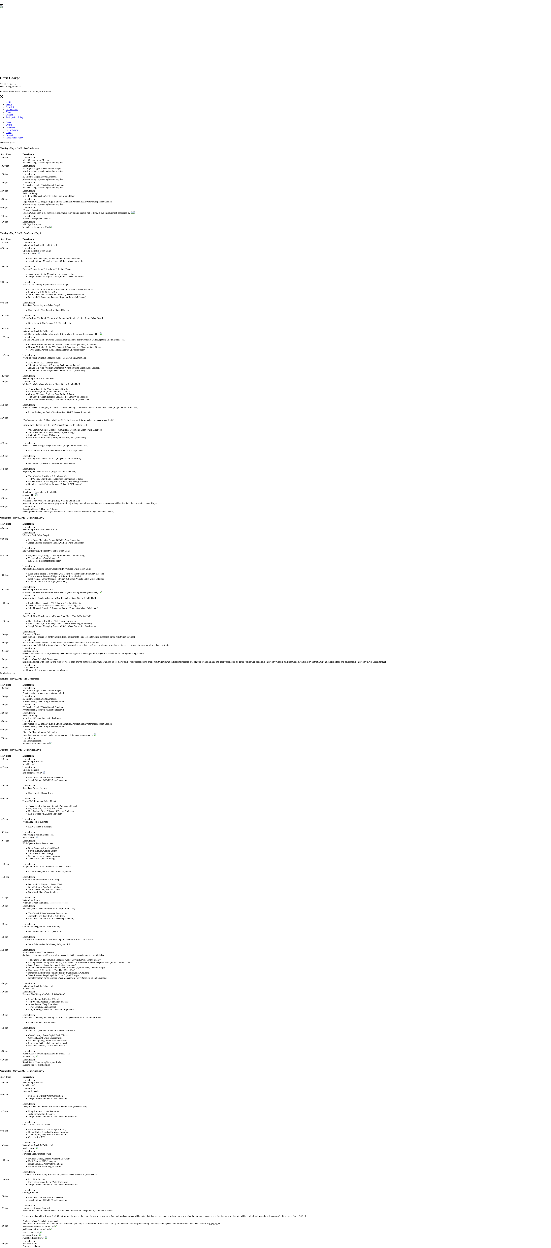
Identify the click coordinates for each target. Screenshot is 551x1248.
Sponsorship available (59, 902)
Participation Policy (14, 117)
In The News (12, 109)
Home (8, 102)
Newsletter (10, 107)
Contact (9, 114)
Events (9, 104)
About (8, 112)
